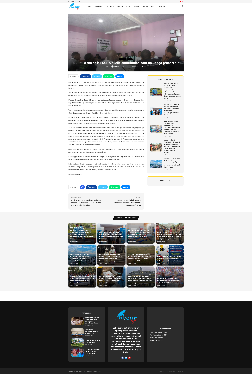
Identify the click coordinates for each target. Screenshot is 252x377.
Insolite (153, 6)
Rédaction (116, 66)
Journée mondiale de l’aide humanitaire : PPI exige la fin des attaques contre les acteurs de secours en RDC (139, 257)
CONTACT (181, 371)
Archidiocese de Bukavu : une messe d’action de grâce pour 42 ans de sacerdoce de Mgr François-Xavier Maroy (111, 257)
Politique (120, 6)
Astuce (145, 6)
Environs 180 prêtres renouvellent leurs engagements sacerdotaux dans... (92, 320)
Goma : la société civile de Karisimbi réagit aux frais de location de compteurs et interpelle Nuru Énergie (172, 163)
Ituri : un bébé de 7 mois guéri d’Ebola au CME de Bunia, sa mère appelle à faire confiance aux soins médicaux (111, 279)
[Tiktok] (183, 1)
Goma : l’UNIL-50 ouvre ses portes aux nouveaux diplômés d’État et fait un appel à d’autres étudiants (169, 258)
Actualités (110, 6)
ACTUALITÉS (171, 371)
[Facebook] (177, 1)
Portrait (162, 6)
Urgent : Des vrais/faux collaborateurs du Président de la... (92, 351)
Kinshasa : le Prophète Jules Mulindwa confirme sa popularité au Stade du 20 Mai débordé (168, 280)
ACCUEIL (89, 6)
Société (128, 6)
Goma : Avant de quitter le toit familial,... (93, 341)
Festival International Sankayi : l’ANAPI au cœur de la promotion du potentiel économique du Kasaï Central (171, 109)
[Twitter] (126, 357)
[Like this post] (83, 187)
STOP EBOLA (98, 6)
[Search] (183, 6)
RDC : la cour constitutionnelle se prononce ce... (91, 331)
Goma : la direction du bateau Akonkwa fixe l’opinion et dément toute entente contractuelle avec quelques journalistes (140, 279)
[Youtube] (180, 1)
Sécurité (137, 6)
